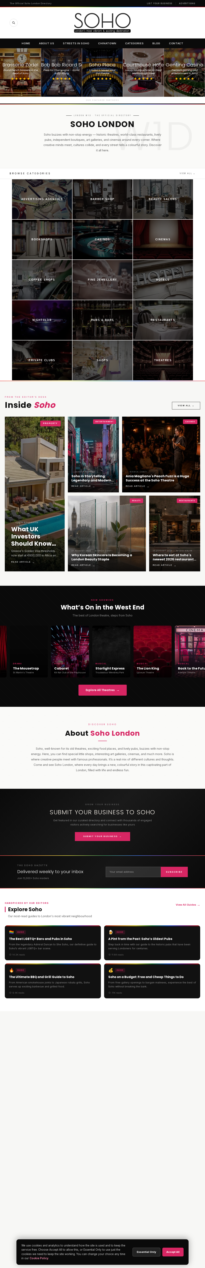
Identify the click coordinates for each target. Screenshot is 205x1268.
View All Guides (188, 905)
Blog (156, 43)
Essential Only (146, 1251)
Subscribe (174, 872)
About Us (46, 43)
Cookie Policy (39, 1258)
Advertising (187, 3)
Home (26, 43)
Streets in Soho (76, 43)
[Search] (14, 23)
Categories (134, 43)
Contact (176, 43)
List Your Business (159, 3)
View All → (187, 173)
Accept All (173, 1251)
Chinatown (107, 43)
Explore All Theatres (103, 690)
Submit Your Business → (102, 836)
